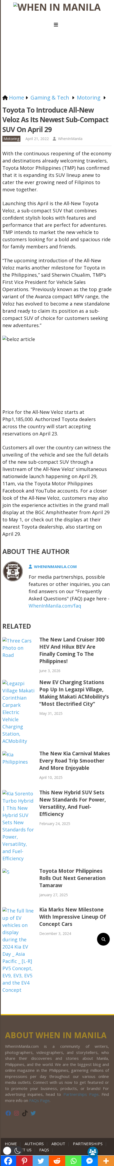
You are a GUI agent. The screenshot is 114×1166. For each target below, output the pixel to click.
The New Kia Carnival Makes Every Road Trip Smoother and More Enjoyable (74, 760)
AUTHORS (34, 1143)
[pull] (57, 24)
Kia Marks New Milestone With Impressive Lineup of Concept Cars (72, 916)
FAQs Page (39, 1100)
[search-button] (103, 939)
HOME (12, 1143)
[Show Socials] (92, 1152)
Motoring (11, 138)
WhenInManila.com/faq (55, 605)
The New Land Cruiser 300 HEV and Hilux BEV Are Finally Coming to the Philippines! (71, 650)
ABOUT (58, 1143)
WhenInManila (70, 138)
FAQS (44, 1149)
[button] (13, 1150)
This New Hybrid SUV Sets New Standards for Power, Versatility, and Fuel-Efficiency (72, 803)
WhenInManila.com (55, 566)
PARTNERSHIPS (88, 1143)
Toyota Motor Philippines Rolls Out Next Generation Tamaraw (72, 878)
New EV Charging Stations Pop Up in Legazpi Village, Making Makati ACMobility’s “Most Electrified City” (74, 693)
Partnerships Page (81, 1094)
